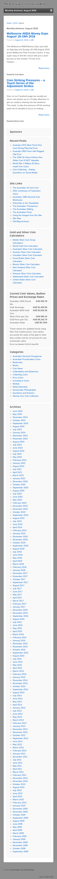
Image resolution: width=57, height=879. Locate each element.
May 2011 (17, 766)
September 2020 (20, 487)
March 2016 (18, 634)
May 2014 (17, 701)
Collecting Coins (20, 374)
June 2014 (18, 698)
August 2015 (18, 656)
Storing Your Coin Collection (26, 396)
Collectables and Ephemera (25, 371)
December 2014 (20, 680)
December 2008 (20, 842)
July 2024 (17, 429)
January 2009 (19, 839)
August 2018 (18, 549)
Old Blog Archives (21, 221)
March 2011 (18, 772)
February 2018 (19, 567)
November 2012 (20, 732)
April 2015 (17, 668)
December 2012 (20, 729)
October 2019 (19, 512)
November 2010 (20, 781)
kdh (32, 40)
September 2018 (20, 545)
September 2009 (20, 818)
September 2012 (20, 738)
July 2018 (17, 552)
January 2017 (19, 607)
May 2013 (17, 717)
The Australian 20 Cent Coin (26, 188)
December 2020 (20, 481)
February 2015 (19, 674)
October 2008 (19, 848)
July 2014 (17, 695)
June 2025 (18, 411)
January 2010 (19, 805)
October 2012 (19, 735)
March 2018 (18, 564)
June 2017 (18, 591)
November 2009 (20, 812)
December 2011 (20, 757)
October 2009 (19, 815)
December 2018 (20, 536)
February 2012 (19, 750)
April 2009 (17, 830)
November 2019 (20, 509)
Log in (41, 877)
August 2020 (18, 490)
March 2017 (18, 601)
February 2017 (19, 604)
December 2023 (20, 435)
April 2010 (17, 796)
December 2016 (20, 610)
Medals (16, 384)
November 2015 (20, 646)
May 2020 (17, 500)
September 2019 (20, 515)
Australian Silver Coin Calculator (27, 249)
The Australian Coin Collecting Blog (24, 4)
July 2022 (17, 454)
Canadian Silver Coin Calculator (27, 255)
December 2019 (20, 506)
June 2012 (18, 741)
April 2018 (17, 561)
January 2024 (19, 432)
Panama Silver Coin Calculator (27, 273)
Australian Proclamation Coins (26, 359)
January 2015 (19, 677)
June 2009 (18, 824)
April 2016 (17, 631)
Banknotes (18, 362)
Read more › (44, 68)
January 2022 (19, 463)
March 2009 (18, 833)
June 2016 (18, 625)
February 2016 (19, 637)
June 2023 (18, 448)
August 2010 (18, 787)
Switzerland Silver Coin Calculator (28, 276)
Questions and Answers (23, 393)
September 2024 (20, 423)
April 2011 (17, 769)
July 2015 (17, 659)
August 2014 (18, 692)
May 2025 (17, 414)
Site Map (17, 218)
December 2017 (20, 573)
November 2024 (20, 417)
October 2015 (19, 649)
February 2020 (19, 503)
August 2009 (18, 821)
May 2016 (17, 628)
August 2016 (18, 619)
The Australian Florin (22, 212)
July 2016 (17, 622)
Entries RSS (49, 877)
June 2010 (18, 793)
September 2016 (20, 616)
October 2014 (19, 686)
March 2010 (18, 799)
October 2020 (19, 484)
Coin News (19, 75)
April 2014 (17, 705)
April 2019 (17, 527)
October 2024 (19, 420)
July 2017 (17, 588)
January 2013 (19, 726)
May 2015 (17, 665)
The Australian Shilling (23, 209)
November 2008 (20, 845)
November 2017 (20, 576)
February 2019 (19, 530)
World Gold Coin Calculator (25, 246)
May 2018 (17, 558)
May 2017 (17, 594)
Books (15, 365)
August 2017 (18, 585)
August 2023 (18, 442)
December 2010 (20, 778)
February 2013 (19, 723)
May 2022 (17, 457)
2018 (15, 23)
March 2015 (18, 671)
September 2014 (20, 689)
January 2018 (19, 570)
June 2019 (18, 524)
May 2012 (17, 744)
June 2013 (18, 714)
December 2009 (20, 808)
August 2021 (18, 466)
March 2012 (18, 747)
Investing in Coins (21, 381)
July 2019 (17, 521)
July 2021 (17, 469)
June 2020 (18, 497)
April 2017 (17, 597)
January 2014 (19, 708)
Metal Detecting (20, 387)
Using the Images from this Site (27, 215)
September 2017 (20, 582)
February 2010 (19, 802)
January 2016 (19, 640)
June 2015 (18, 662)
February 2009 (19, 836)
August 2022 (18, 451)
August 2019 (18, 518)
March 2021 (18, 475)
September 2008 (20, 851)
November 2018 (20, 539)
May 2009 (17, 827)
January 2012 (19, 753)
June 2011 (17, 763)
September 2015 (20, 653)
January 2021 (19, 478)
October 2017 (19, 579)
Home (9, 23)
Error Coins (19, 121)
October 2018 (19, 542)
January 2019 (19, 533)
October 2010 (19, 784)
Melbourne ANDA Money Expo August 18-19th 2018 (27, 35)
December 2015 (20, 643)
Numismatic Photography (24, 390)
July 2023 (17, 445)
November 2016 (20, 613)
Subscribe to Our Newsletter (26, 203)
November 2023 (20, 438)
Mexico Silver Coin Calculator (26, 264)
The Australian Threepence (25, 206)
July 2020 (17, 494)
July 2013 (17, 711)
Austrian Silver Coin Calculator (27, 252)
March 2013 (18, 720)
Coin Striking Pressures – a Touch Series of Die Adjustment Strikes (26, 83)
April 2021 (17, 472)
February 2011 (19, 775)
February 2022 (19, 460)
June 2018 (18, 555)
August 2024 (18, 426)
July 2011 (17, 760)
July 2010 (17, 790)
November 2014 (20, 683)
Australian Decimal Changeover (27, 356)
